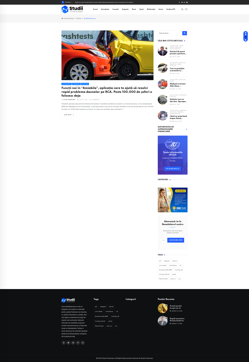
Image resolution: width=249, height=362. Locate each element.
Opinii (141, 9)
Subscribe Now (175, 240)
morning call (179, 270)
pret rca (173, 279)
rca (179, 279)
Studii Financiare (69, 99)
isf (180, 265)
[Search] (182, 9)
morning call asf (164, 274)
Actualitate (105, 9)
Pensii (134, 9)
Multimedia (151, 9)
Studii (172, 81)
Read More (67, 114)
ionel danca (173, 265)
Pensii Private (163, 279)
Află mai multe (172, 168)
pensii (174, 274)
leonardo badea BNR (165, 270)
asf (160, 261)
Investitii (173, 64)
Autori (161, 9)
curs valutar (163, 265)
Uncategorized (175, 49)
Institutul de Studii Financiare (142, 358)
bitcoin (175, 261)
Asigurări (125, 9)
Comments (95, 99)
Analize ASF (170, 9)
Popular (178, 47)
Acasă (95, 9)
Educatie (182, 62)
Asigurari (182, 95)
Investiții (115, 9)
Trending (180, 112)
